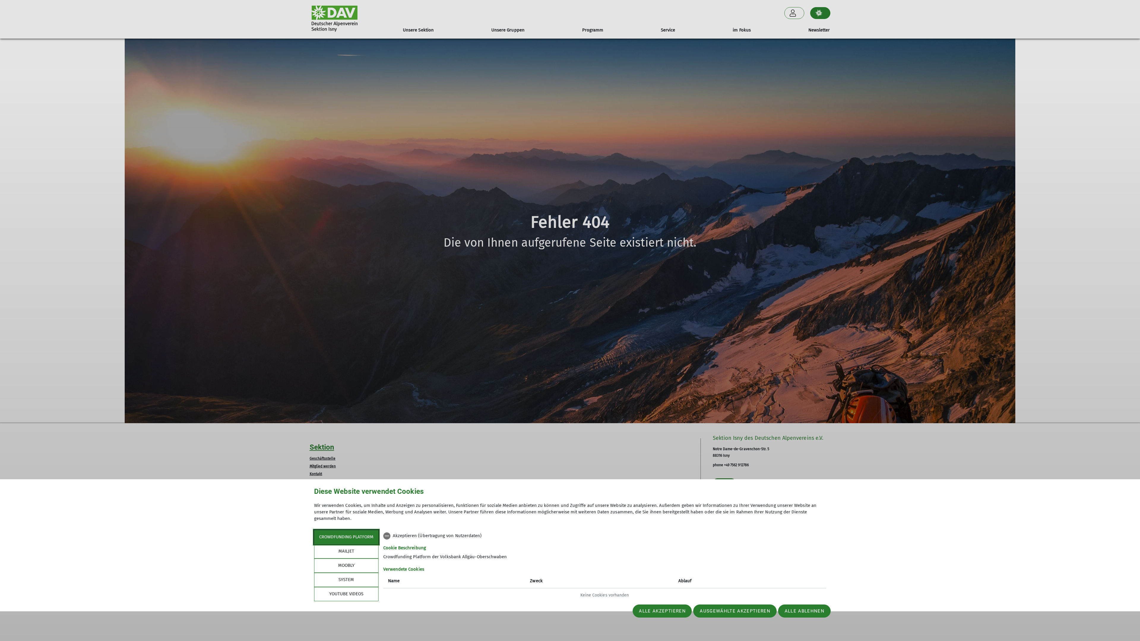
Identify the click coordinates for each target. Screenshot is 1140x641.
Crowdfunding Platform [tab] (346, 537)
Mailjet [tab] (346, 551)
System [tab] (346, 579)
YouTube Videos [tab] (346, 593)
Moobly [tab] (346, 565)
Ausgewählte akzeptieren (735, 611)
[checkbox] (604, 536)
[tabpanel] (604, 566)
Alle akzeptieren (662, 611)
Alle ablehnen (804, 611)
